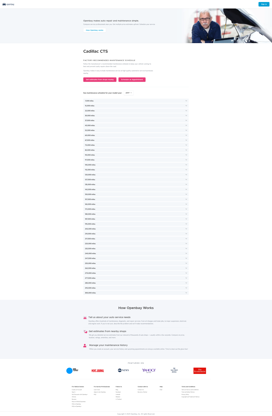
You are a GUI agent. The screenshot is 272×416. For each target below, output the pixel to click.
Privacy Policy (185, 394)
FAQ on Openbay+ (77, 406)
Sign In (264, 4)
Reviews (74, 399)
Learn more (97, 389)
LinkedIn (118, 394)
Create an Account (77, 389)
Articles (74, 396)
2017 (128, 93)
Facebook (118, 392)
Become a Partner (142, 392)
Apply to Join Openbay (100, 392)
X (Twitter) (119, 399)
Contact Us (141, 389)
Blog (117, 389)
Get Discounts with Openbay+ (80, 394)
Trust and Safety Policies (188, 392)
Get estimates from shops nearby (100, 79)
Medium (118, 396)
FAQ (95, 394)
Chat (161, 389)
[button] (136, 101)
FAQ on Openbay (76, 404)
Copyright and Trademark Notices (190, 396)
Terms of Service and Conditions (190, 389)
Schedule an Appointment (132, 79)
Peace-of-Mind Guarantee (79, 401)
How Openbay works (94, 30)
